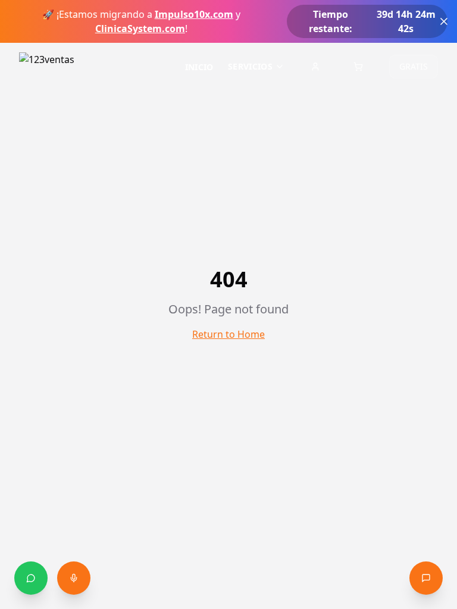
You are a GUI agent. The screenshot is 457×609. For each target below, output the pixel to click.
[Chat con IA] (426, 578)
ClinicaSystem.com (140, 28)
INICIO (199, 67)
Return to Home (228, 334)
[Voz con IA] (73, 578)
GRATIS (413, 66)
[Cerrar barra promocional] (444, 21)
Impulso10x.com (194, 14)
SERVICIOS (250, 66)
